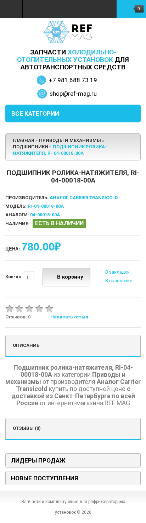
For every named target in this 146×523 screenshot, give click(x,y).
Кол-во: (14, 277)
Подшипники (30, 146)
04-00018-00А (45, 214)
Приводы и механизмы (70, 140)
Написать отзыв (69, 316)
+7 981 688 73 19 (73, 80)
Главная (23, 140)
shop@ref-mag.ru (73, 93)
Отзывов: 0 (17, 316)
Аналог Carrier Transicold (84, 197)
